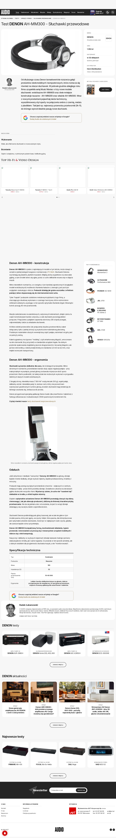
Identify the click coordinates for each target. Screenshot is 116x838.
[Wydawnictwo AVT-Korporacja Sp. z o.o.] (72, 811)
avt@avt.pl (110, 811)
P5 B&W (51, 272)
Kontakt (3, 808)
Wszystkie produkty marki (94, 40)
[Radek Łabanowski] (11, 610)
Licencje (25, 811)
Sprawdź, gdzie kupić (93, 60)
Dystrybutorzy (57, 12)
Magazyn (67, 12)
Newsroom (4, 813)
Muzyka (42, 12)
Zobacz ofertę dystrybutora (94, 72)
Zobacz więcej (58, 664)
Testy (17, 12)
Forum (74, 12)
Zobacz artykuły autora (28, 616)
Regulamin (26, 808)
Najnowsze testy (13, 736)
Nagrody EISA (99, 12)
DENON (90, 37)
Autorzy (3, 816)
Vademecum (25, 12)
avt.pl (109, 813)
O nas (3, 811)
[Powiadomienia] (4, 833)
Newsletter (80, 12)
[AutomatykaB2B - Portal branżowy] (59, 829)
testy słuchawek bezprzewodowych (41, 401)
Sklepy (49, 12)
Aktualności (34, 12)
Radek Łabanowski (9, 88)
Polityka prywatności (29, 813)
